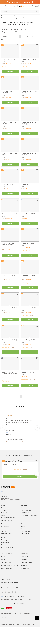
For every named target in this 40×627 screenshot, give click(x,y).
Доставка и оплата (7, 562)
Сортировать (6, 36)
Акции (3, 559)
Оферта (3, 571)
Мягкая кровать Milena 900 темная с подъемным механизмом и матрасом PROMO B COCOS (17, 442)
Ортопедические (6, 520)
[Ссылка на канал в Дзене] (12, 592)
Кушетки (4, 512)
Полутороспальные (27, 510)
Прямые (3, 508)
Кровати (24, 505)
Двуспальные (25, 512)
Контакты (24, 565)
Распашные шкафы (27, 529)
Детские (4, 531)
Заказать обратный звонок (9, 582)
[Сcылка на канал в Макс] (9, 592)
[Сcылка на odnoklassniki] (6, 592)
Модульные (5, 542)
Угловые (4, 510)
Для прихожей (25, 531)
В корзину (10, 71)
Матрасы (4, 524)
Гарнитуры (4, 540)
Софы (3, 515)
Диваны (4, 505)
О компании (24, 556)
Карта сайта (25, 568)
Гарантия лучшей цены (28, 562)
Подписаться (37, 618)
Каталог (4, 556)
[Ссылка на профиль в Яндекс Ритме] (16, 592)
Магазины (24, 559)
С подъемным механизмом (29, 515)
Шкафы (23, 524)
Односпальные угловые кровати (18, 29)
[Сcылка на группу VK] (2, 592)
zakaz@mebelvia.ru (7, 585)
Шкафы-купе (25, 526)
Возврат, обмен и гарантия (9, 565)
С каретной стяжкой (7, 32)
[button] (10, 211)
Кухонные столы (6, 545)
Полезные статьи (6, 568)
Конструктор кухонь (7, 547)
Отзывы (3, 574)
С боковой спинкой (20, 32)
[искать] (37, 11)
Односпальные (25, 508)
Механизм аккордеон (8, 518)
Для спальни (25, 534)
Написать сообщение (20, 603)
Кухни (3, 537)
